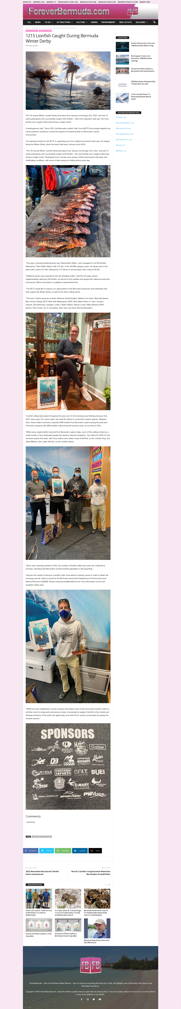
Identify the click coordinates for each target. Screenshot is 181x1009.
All (29, 22)
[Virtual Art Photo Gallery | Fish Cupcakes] (39, 925)
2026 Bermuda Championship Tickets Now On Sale (143, 82)
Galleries (140, 22)
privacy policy (102, 992)
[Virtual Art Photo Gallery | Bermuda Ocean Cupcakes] (68, 925)
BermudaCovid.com (88, 2)
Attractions (63, 22)
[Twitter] (94, 1000)
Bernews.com (38, 2)
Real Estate (125, 22)
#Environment (38, 837)
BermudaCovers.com (107, 2)
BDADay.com (145, 2)
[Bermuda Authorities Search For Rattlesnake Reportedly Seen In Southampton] (97, 899)
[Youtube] (99, 1000)
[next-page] (109, 884)
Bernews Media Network (61, 983)
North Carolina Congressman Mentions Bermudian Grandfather (90, 872)
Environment (108, 22)
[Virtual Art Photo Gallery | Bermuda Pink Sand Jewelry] (122, 70)
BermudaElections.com (68, 2)
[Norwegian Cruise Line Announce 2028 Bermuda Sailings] (122, 60)
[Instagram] (88, 1000)
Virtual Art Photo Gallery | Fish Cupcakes (39, 935)
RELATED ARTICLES (35, 885)
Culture (80, 22)
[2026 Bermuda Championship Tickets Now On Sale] (122, 85)
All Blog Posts (36, 28)
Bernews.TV (120, 145)
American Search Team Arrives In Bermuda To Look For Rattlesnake (39, 912)
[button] (154, 22)
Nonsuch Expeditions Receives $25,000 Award (96, 941)
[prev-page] (106, 884)
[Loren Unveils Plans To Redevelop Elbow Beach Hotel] (122, 98)
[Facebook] (82, 1000)
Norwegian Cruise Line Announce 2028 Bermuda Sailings (141, 58)
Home (27, 28)
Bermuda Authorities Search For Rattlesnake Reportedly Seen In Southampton (96, 912)
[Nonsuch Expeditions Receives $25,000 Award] (97, 928)
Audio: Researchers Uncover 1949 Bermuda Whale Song (143, 44)
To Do (48, 22)
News (38, 22)
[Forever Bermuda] (90, 11)
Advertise (27, 2)
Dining (94, 22)
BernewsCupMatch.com (128, 2)
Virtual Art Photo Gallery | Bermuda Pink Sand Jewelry (142, 69)
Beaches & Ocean (45, 31)
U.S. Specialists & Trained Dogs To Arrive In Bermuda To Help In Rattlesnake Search (68, 912)
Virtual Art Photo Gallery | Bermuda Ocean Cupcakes (66, 934)
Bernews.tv (51, 2)
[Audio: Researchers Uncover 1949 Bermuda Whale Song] (122, 47)
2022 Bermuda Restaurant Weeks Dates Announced (42, 872)
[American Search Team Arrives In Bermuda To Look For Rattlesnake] (39, 899)
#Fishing (48, 837)
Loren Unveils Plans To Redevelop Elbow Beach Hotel (141, 96)
